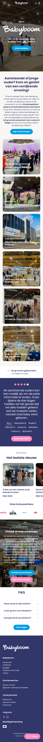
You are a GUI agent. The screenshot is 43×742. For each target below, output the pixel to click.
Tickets (5, 673)
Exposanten (7, 662)
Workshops (7, 665)
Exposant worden (9, 702)
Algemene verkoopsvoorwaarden (15, 688)
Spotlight (6, 668)
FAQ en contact (9, 685)
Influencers (7, 705)
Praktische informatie (11, 670)
